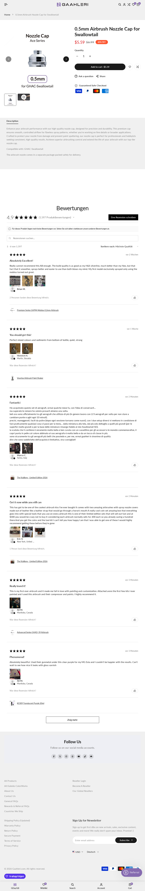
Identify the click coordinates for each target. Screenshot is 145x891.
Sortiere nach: (108, 246)
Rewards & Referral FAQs (16, 806)
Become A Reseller (81, 786)
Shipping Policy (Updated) (17, 820)
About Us (9, 791)
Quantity (79, 50)
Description (12, 121)
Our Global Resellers (82, 791)
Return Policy (11, 830)
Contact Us (10, 796)
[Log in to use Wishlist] (130, 67)
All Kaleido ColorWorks (16, 786)
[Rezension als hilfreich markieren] (134, 297)
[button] (73, 217)
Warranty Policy (12, 825)
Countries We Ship (13, 811)
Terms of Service (12, 840)
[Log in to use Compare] (137, 67)
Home (7, 14)
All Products (10, 780)
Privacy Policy (11, 845)
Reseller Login (79, 780)
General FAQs (11, 801)
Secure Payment (12, 835)
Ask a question (85, 76)
